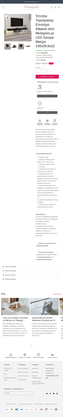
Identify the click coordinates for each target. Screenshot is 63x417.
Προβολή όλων (57, 294)
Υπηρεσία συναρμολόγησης (37, 377)
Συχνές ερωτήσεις (23, 368)
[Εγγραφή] (32, 393)
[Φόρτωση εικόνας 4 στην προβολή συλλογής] (28, 46)
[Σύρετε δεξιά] (35, 345)
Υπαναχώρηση (22, 379)
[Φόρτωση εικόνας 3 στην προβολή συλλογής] (21, 46)
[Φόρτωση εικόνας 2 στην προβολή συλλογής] (14, 46)
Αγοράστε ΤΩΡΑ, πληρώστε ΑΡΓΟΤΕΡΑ (38, 382)
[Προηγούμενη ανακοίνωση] (3, 2)
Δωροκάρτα (35, 368)
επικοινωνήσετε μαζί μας (44, 259)
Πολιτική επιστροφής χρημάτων (26, 404)
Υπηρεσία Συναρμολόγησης (44, 91)
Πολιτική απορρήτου (38, 404)
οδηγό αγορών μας (45, 257)
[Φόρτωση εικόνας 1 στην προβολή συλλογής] (7, 46)
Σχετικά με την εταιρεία (8, 369)
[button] (3, 7)
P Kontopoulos (13, 404)
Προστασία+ (40, 108)
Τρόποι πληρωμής (23, 375)
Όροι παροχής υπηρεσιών (51, 404)
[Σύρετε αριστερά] (28, 345)
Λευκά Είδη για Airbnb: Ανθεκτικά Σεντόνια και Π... (44, 319)
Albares (43, 60)
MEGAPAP (44, 53)
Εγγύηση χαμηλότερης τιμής (10, 378)
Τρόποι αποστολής (23, 372)
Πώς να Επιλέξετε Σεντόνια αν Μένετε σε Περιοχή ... (15, 319)
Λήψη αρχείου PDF (42, 245)
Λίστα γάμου (35, 372)
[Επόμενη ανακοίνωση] (60, 2)
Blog (5, 374)
